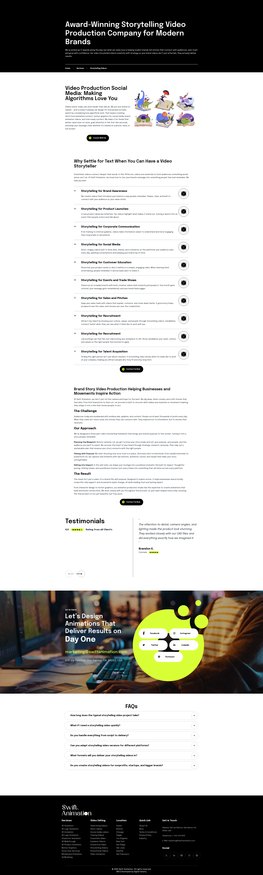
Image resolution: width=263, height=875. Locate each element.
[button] (81, 573)
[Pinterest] (196, 855)
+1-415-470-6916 (178, 836)
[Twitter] (166, 855)
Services (67, 820)
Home (67, 68)
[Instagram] (189, 855)
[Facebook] (181, 855)
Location (121, 820)
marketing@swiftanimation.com (96, 652)
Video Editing (98, 820)
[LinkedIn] (174, 855)
